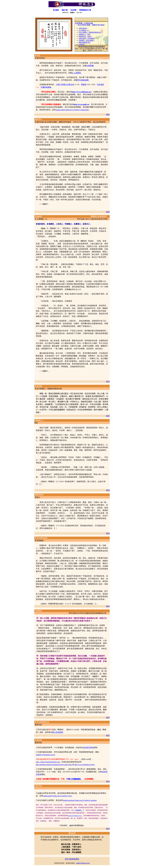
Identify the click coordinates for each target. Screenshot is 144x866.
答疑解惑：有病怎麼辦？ (87, 40)
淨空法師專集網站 (72, 859)
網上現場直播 (57, 732)
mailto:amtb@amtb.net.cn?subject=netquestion (72, 110)
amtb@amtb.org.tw (83, 863)
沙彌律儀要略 (45, 87)
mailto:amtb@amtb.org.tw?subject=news (57, 796)
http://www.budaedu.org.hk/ (84, 765)
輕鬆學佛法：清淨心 (85, 36)
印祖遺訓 (100, 84)
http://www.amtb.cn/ (81, 104)
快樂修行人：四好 (84, 34)
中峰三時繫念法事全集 (65, 84)
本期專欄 (89, 66)
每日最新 (56, 10)
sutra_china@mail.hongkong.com (48, 762)
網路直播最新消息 (84, 42)
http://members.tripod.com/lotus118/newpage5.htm (54, 765)
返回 (108, 114)
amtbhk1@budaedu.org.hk (45, 755)
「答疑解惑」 (78, 810)
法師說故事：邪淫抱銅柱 (87, 38)
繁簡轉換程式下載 (85, 10)
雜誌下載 (65, 10)
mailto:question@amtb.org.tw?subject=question (80, 800)
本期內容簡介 (83, 28)
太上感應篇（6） (84, 30)
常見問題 (73, 10)
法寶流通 (81, 44)
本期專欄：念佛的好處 (84, 23)
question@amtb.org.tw (75, 815)
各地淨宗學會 (88, 747)
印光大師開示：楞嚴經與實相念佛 (90, 32)
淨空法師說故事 (83, 80)
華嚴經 (83, 84)
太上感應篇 (76, 73)
